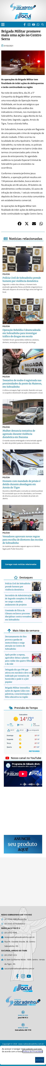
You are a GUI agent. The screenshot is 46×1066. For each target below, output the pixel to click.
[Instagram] (29, 24)
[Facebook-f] (24, 24)
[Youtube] (33, 24)
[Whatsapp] (38, 24)
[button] (3, 24)
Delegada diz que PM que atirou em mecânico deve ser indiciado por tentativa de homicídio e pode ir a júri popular (18, 675)
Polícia (6, 274)
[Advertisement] (23, 811)
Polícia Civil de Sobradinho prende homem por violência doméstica (17, 586)
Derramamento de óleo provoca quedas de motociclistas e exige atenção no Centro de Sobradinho (16, 642)
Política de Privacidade (33, 1051)
